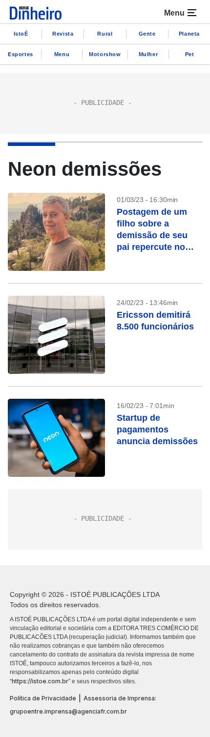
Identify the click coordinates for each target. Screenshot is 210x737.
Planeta (189, 34)
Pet (189, 54)
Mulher (148, 54)
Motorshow (105, 54)
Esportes (20, 54)
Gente (147, 34)
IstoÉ (21, 34)
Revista (62, 34)
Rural (104, 34)
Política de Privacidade (43, 698)
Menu (61, 54)
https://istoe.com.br (40, 681)
